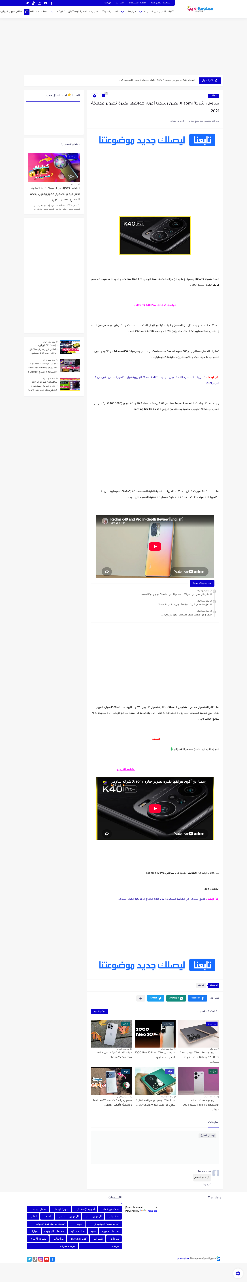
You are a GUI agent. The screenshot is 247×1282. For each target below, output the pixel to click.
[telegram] (27, 3)
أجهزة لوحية (61, 1209)
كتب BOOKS (78, 1238)
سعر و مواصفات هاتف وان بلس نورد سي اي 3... (186, 615)
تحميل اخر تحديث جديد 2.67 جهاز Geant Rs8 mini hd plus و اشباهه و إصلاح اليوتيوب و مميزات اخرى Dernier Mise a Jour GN (43, 369)
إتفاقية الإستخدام (137, 3)
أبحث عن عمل (111, 1209)
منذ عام (213, 1049)
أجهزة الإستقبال (86, 1209)
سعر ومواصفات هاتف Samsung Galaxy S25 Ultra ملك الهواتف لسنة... (199, 1058)
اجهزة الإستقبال (77, 11)
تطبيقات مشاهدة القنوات (50, 1223)
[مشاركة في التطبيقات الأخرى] (140, 998)
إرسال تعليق (207, 1135)
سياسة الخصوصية (160, 3)
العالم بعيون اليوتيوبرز (107, 1223)
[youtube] (45, 3)
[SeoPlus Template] (218, 1258)
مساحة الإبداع (38, 1238)
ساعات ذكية (78, 1231)
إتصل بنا (120, 3)
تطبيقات (60, 11)
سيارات (93, 11)
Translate (151, 1211)
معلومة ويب (182, 1258)
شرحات (114, 1238)
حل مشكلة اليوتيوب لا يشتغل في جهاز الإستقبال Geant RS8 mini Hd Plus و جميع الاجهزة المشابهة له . (43, 350)
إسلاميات (41, 11)
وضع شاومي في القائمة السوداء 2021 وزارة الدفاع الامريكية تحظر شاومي (161, 899)
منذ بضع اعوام (203, 590)
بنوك (79, 1223)
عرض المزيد (99, 1012)
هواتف (214, 96)
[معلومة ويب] (200, 8)
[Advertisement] (123, 47)
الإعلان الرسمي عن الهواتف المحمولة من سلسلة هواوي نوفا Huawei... (175, 594)
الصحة (30, 11)
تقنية (171, 11)
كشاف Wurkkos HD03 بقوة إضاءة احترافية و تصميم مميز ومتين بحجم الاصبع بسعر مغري (55, 194)
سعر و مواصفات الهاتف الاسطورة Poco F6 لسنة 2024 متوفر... (201, 1105)
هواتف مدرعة (67, 1246)
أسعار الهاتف (39, 1209)
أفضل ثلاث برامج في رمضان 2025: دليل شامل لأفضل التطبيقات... (157, 80)
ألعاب (34, 1216)
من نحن (107, 3)
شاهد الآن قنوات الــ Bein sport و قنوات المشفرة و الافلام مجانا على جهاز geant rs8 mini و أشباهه (43, 387)
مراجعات (131, 11)
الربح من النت (94, 1216)
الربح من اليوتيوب (69, 1216)
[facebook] (52, 3)
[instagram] (39, 3)
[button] (197, 998)
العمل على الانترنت (155, 11)
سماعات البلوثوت (54, 1231)
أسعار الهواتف (109, 11)
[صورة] (70, 347)
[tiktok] (33, 3)
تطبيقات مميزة (110, 1231)
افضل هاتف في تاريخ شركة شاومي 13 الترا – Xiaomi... (184, 605)
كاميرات (98, 1238)
